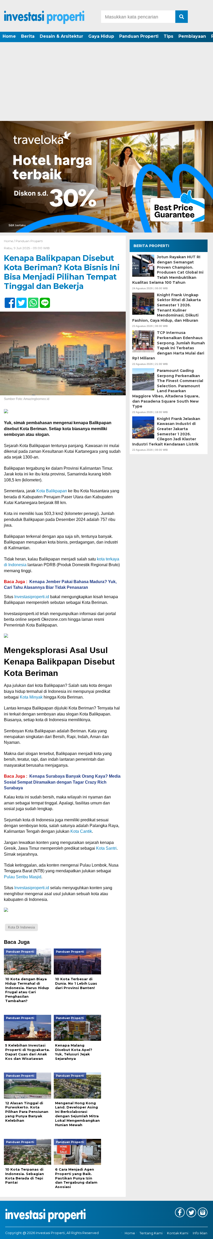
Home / (10, 241)
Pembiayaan (192, 36)
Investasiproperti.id (31, 597)
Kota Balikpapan (51, 491)
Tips (168, 36)
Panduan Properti (138, 36)
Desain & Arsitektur (61, 36)
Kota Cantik (81, 831)
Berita (28, 36)
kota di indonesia (21, 927)
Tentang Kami (151, 1233)
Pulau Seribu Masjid (22, 877)
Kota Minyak (31, 697)
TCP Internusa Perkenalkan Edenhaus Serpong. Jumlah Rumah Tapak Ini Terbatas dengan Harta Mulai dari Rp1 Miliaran (168, 345)
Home (9, 36)
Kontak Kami (177, 1233)
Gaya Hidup (101, 36)
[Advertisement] (106, 82)
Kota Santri (106, 848)
